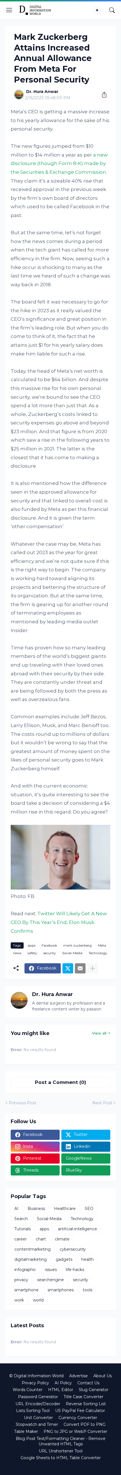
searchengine (50, 1279)
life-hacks (75, 1269)
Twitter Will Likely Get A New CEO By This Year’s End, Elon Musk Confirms (59, 922)
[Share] (102, 94)
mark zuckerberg (77, 945)
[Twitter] (67, 968)
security (49, 953)
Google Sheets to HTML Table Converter (61, 1457)
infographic (25, 1269)
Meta (102, 945)
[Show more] (92, 968)
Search (21, 1218)
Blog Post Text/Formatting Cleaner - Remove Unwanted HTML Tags (61, 1441)
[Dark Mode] (99, 10)
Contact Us (88, 1382)
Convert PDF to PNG (85, 1424)
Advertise (78, 1375)
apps (31, 945)
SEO (89, 1208)
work (19, 1300)
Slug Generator (93, 1389)
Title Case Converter (83, 1396)
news (17, 953)
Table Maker (26, 1431)
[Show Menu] (9, 10)
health (87, 1259)
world (38, 1300)
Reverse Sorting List (86, 1403)
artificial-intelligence (77, 1228)
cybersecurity (73, 1249)
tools (87, 1289)
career (20, 1239)
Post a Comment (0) (60, 1082)
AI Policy (63, 1382)
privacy (21, 1279)
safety (32, 953)
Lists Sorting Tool (33, 1410)
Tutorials (22, 1228)
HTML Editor (60, 1389)
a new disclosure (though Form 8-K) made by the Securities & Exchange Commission (59, 163)
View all (99, 1033)
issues (51, 1269)
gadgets (64, 1259)
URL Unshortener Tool (60, 1451)
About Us (102, 1375)
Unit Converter (38, 1417)
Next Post (102, 1102)
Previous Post (22, 1102)
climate (62, 1239)
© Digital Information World (36, 1375)
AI (16, 1208)
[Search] (112, 10)
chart (41, 1239)
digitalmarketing (30, 1259)
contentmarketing (32, 1249)
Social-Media (72, 953)
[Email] (80, 968)
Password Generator (38, 1396)
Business (36, 1208)
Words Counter (27, 1389)
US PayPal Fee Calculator (80, 1410)
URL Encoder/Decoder (37, 1403)
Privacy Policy (35, 1382)
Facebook (49, 945)
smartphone (26, 1289)
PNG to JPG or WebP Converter (75, 1431)
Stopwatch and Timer (37, 1424)
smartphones (61, 1289)
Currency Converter (78, 1417)
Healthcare (65, 1208)
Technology (98, 953)
